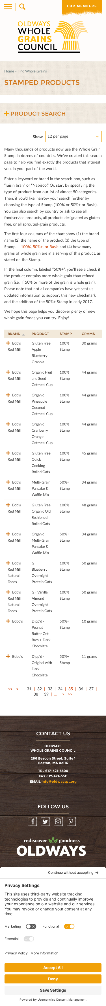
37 (91, 688)
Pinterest (72, 822)
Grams (88, 334)
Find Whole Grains (32, 71)
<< (10, 688)
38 (36, 694)
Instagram (59, 822)
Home (9, 71)
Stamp (66, 334)
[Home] (53, 37)
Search (22, 7)
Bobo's (17, 621)
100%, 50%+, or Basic (40, 246)
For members (82, 6)
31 (29, 688)
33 (50, 688)
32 (39, 688)
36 (81, 688)
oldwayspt (52, 849)
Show (38, 136)
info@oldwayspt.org (59, 781)
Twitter (46, 822)
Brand (14, 334)
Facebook (33, 822)
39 (46, 694)
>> (70, 694)
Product (40, 334)
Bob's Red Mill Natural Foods (14, 572)
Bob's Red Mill (14, 346)
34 (60, 688)
